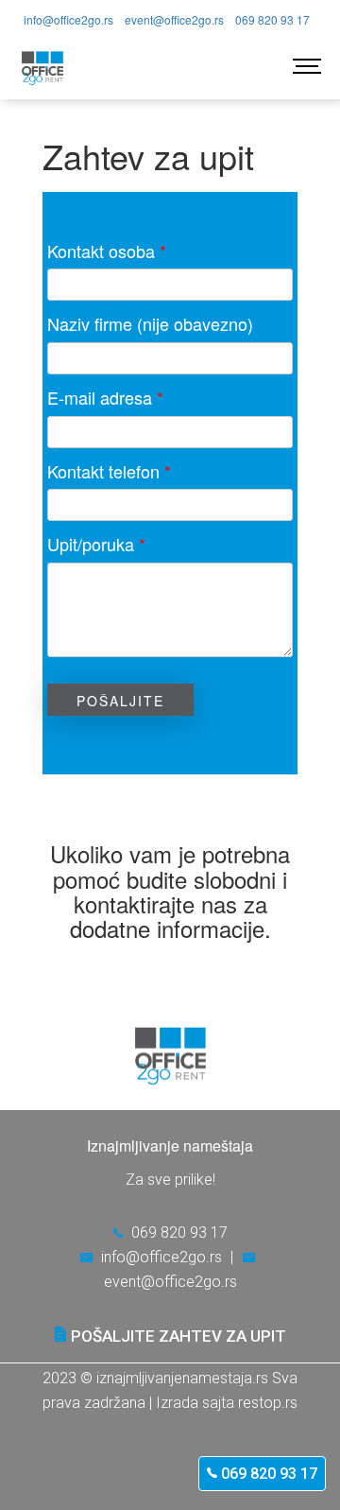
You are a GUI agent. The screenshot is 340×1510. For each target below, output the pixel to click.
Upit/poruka (96, 544)
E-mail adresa (105, 397)
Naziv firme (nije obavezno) (150, 324)
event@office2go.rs (174, 19)
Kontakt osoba (106, 251)
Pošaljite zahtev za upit (178, 1336)
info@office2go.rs (68, 19)
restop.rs (268, 1403)
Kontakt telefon (109, 471)
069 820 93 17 (267, 1474)
